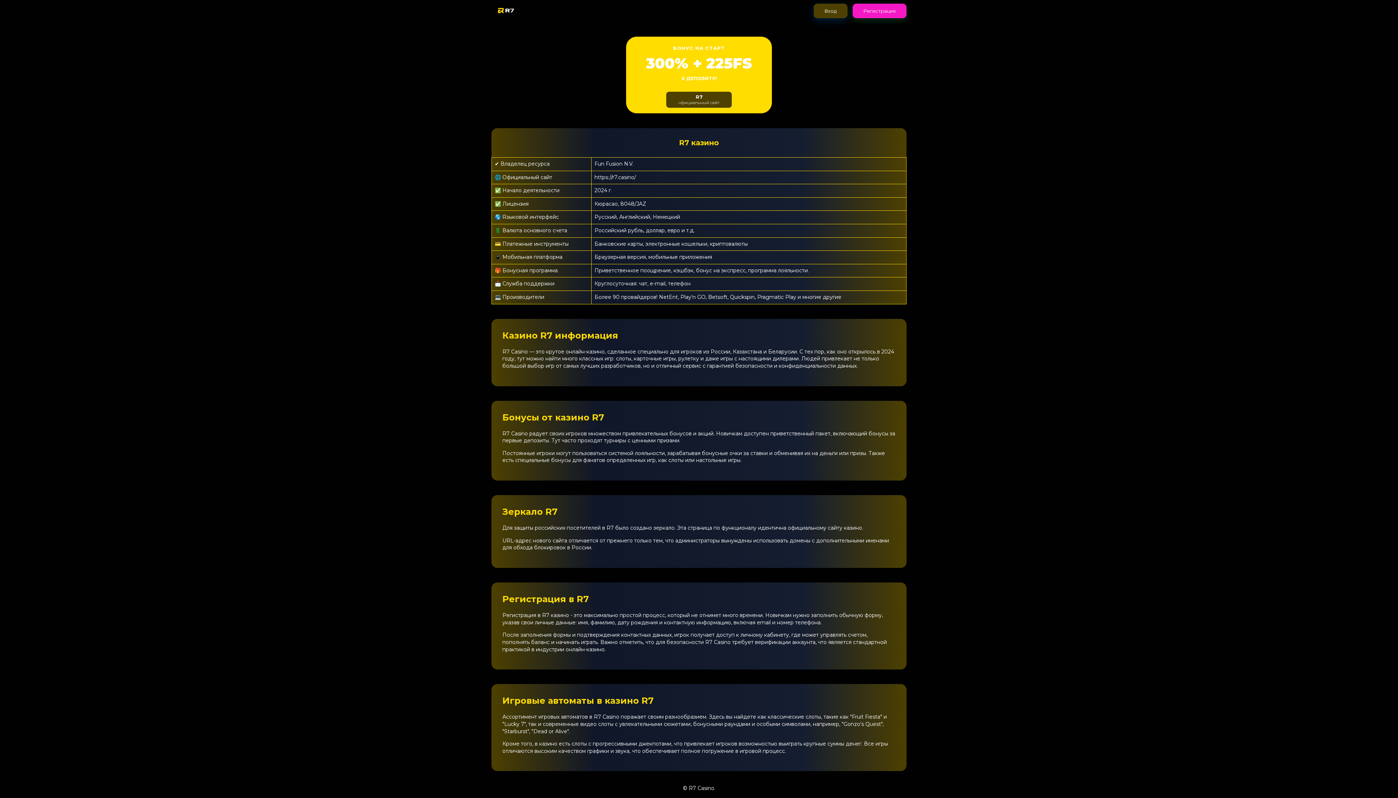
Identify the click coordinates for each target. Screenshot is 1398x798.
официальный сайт (699, 99)
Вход (831, 11)
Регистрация (880, 11)
